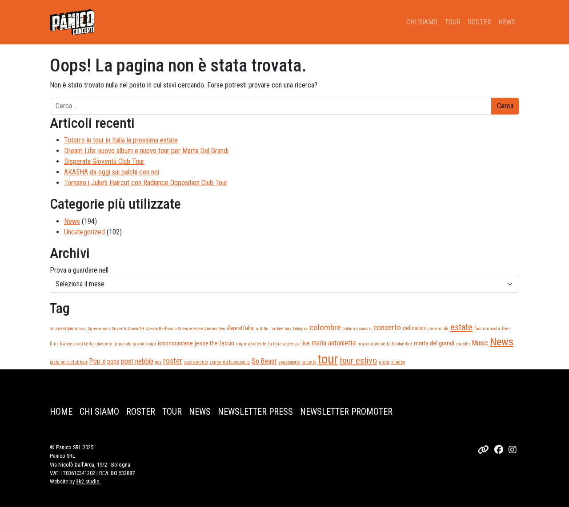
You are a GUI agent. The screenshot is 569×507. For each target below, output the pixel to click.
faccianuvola (487, 329)
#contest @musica (68, 329)
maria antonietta (334, 343)
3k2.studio (88, 481)
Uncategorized (84, 232)
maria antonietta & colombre (384, 344)
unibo (384, 362)
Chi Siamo (421, 22)
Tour (453, 22)
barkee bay (280, 329)
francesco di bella (77, 344)
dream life (439, 329)
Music (480, 343)
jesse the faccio (214, 343)
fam (506, 329)
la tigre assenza (284, 344)
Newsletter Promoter (346, 411)
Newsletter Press (255, 411)
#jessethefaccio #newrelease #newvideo (185, 329)
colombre (325, 327)
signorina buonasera (229, 362)
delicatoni (415, 328)
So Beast (264, 361)
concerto (387, 327)
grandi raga (144, 344)
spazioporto (289, 362)
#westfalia (240, 328)
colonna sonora (357, 329)
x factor (398, 362)
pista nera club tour (69, 362)
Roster (479, 22)
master (463, 344)
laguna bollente (251, 344)
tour (327, 359)
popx (113, 361)
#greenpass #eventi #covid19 (116, 329)
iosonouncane (175, 343)
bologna (300, 329)
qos (158, 362)
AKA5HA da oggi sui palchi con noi (111, 172)
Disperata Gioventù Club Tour (104, 161)
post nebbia (137, 361)
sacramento (196, 362)
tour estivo (358, 360)
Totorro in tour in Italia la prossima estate (121, 140)
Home (61, 411)
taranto (308, 362)
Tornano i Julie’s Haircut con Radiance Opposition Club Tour (146, 182)
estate (461, 327)
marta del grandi (434, 343)
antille (262, 329)
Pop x (97, 361)
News (507, 22)
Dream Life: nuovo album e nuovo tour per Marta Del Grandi (146, 151)
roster (172, 360)
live (305, 343)
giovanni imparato (113, 344)
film (54, 344)
